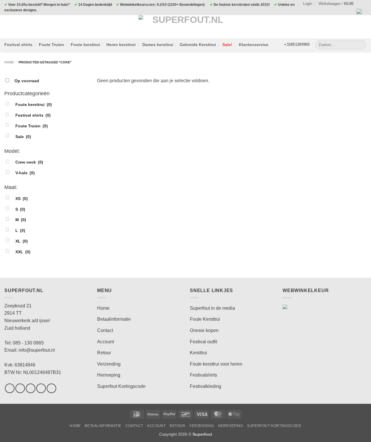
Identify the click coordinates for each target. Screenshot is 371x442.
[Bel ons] (51, 388)
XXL (22, 252)
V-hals (25, 172)
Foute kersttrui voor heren (216, 364)
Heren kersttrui (121, 44)
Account (105, 341)
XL (21, 241)
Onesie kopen (204, 330)
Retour (104, 352)
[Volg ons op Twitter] (30, 388)
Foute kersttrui (85, 44)
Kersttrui (198, 352)
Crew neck (29, 162)
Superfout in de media (212, 308)
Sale (23, 136)
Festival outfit (203, 341)
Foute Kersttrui (205, 319)
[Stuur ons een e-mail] (41, 388)
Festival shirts (18, 44)
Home (9, 62)
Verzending (109, 364)
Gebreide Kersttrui (198, 44)
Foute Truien (51, 44)
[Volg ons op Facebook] (9, 388)
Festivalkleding (205, 386)
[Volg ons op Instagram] (20, 388)
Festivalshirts (203, 375)
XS (21, 198)
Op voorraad (26, 80)
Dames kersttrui (157, 44)
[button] (339, 4)
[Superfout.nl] (185, 26)
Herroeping (108, 375)
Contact (105, 330)
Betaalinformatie (114, 319)
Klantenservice (253, 44)
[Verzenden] (360, 44)
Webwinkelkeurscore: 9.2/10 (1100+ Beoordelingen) (162, 5)
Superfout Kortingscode (121, 386)
